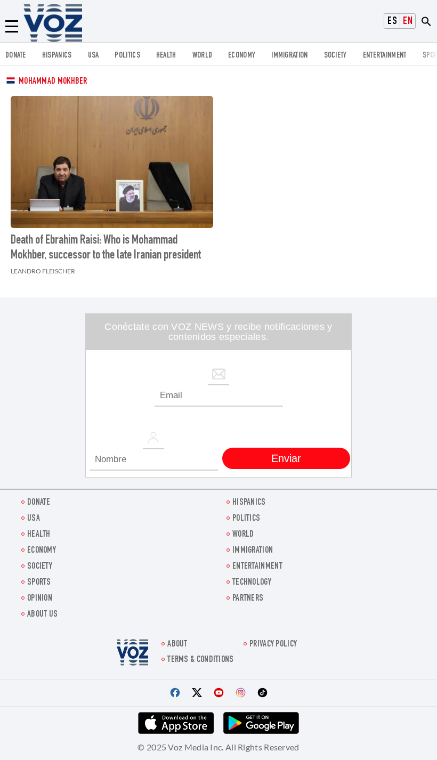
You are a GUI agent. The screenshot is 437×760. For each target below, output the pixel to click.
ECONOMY (241, 56)
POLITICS (127, 56)
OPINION (39, 598)
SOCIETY (335, 56)
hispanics (57, 56)
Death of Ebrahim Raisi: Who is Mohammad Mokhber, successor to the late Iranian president (106, 248)
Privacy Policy (273, 644)
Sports (39, 582)
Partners (247, 598)
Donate (15, 56)
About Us (42, 614)
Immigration (289, 56)
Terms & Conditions (200, 660)
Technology (251, 582)
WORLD (202, 56)
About (177, 644)
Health (166, 56)
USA (93, 56)
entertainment (385, 56)
